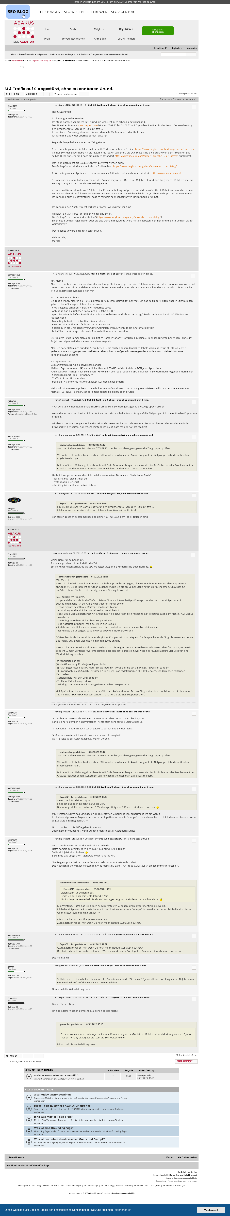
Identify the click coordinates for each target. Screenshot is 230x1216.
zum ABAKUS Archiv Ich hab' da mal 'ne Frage (27, 1165)
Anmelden (100, 38)
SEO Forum (107, 1)
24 (17, 114)
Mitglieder (100, 28)
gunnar (11, 967)
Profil (47, 38)
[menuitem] (190, 48)
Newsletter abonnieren (158, 30)
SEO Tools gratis (152, 1185)
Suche (73, 28)
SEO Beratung (107, 1185)
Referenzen (97, 11)
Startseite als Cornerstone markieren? (177, 99)
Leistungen (50, 11)
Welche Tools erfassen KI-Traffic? (56, 1075)
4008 (18, 409)
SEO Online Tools (51, 1185)
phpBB (165, 1175)
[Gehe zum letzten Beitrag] (153, 1075)
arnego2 (11, 508)
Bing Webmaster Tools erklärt (54, 1117)
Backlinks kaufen (124, 1185)
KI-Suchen (79, 1078)
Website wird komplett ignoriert (23, 99)
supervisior (146, 1075)
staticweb (12, 401)
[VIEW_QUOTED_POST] (87, 445)
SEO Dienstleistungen (71, 1185)
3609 (18, 517)
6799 (18, 283)
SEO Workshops (91, 1185)
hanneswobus (14, 275)
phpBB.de (193, 1178)
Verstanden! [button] (211, 1210)
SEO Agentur (122, 11)
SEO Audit (138, 1185)
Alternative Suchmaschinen (52, 1094)
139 (17, 975)
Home (47, 28)
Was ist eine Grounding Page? (54, 1128)
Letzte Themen (126, 38)
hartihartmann (45, 1078)
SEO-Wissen (74, 11)
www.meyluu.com (88, 125)
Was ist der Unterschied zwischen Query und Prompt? (69, 1139)
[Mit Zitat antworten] (194, 107)
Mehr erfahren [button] (123, 1209)
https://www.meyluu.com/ (166, 173)
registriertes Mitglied (41, 60)
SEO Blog (36, 1185)
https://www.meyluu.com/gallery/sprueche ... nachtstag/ (145, 166)
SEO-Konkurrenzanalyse (174, 1185)
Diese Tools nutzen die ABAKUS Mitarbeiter (62, 1105)
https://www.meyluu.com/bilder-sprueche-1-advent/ (164, 149)
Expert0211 (12, 106)
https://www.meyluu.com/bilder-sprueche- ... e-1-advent (146, 156)
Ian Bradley (192, 1172)
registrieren (17, 60)
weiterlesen (39, 1100)
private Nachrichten (73, 38)
